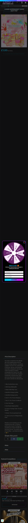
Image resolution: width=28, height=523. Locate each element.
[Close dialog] (24, 242)
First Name (7, 270)
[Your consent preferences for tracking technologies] (2, 520)
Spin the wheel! (14, 279)
